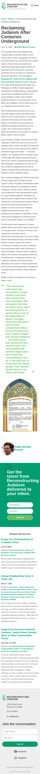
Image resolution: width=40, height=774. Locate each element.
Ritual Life (29, 597)
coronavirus (13, 587)
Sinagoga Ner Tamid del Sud (13, 79)
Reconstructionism (8, 555)
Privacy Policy (28, 767)
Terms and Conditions (14, 767)
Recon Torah (32, 589)
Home (3, 19)
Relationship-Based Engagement (14, 594)
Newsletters (21, 589)
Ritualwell (5, 599)
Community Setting (15, 646)
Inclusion (12, 589)
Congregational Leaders (10, 649)
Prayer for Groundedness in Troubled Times (17, 541)
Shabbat (13, 599)
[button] (35, 5)
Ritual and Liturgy (18, 597)
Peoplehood (15, 651)
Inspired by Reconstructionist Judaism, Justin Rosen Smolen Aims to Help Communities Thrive (19, 634)
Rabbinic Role (29, 553)
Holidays (4, 589)
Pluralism (24, 651)
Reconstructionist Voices (26, 592)
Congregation (29, 646)
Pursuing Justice (16, 553)
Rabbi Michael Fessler (26, 47)
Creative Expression (16, 550)
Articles (11, 19)
